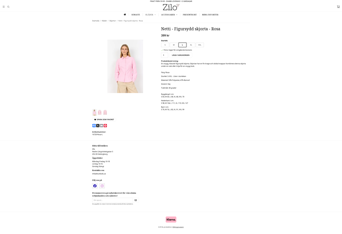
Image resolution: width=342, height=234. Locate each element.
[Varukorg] (338, 6)
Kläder (149, 14)
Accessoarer (168, 14)
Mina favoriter (210, 14)
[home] (125, 14)
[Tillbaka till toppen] (2, 230)
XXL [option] (199, 45)
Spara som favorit (105, 119)
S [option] (165, 45)
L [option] (182, 45)
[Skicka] (136, 200)
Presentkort (190, 14)
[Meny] (3, 6)
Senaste (135, 14)
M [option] (174, 45)
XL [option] (191, 45)
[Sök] (8, 7)
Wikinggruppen (178, 227)
